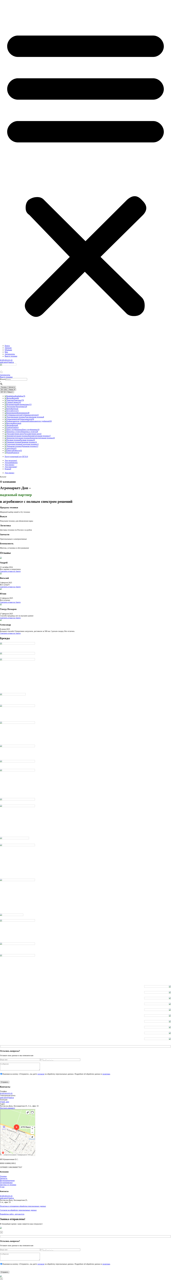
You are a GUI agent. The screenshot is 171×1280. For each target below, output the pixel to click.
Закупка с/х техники (8, 1185)
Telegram (8, 348)
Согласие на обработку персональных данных (18, 1210)
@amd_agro (4, 1102)
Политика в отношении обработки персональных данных (23, 1206)
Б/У (4, 389)
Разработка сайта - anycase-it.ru (12, 1214)
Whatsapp (8, 350)
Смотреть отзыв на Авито (10, 571)
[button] (85, 171)
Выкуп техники (11, 356)
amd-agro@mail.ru (7, 362)
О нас (2, 1187)
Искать (3, 379)
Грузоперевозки (6, 1183)
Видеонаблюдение (7, 1180)
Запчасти (11, 387)
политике (106, 1074)
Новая (12, 389)
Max (6, 352)
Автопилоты (10, 354)
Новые (10, 392)
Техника (4, 387)
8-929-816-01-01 (6, 360)
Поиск (7, 346)
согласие (40, 1074)
